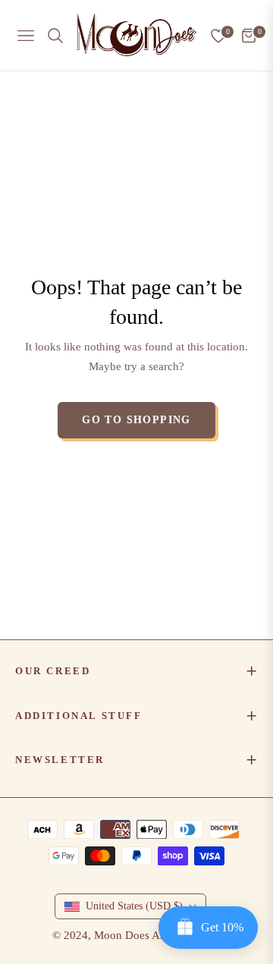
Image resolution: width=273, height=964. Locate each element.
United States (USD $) (134, 906)
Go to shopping (136, 419)
